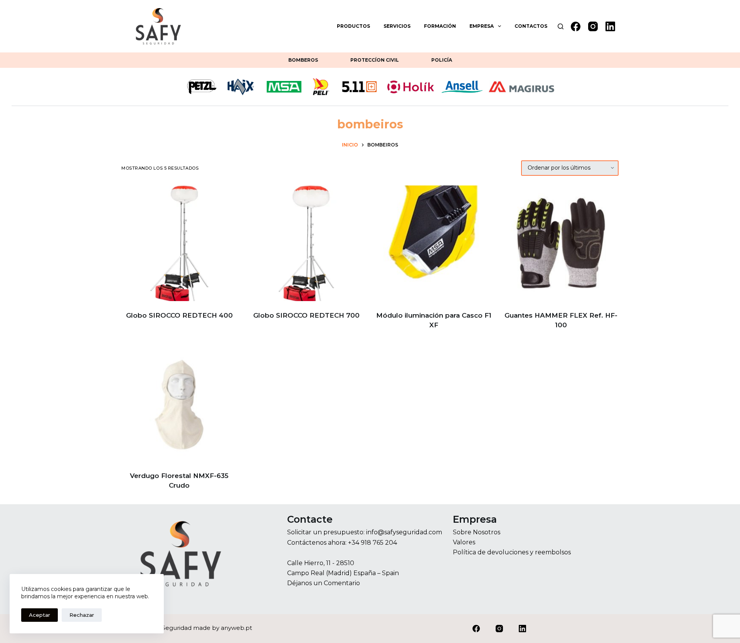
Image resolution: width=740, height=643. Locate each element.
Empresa (481, 26)
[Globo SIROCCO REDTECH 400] (179, 243)
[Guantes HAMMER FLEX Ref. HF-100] (561, 243)
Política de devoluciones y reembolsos (512, 552)
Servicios (396, 26)
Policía (441, 60)
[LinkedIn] (610, 26)
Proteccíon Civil (374, 60)
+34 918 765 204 (372, 542)
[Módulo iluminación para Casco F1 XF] (433, 243)
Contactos (531, 26)
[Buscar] (560, 26)
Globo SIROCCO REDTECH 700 (306, 315)
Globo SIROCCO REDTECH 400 (179, 315)
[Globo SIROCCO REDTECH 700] (306, 243)
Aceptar (39, 615)
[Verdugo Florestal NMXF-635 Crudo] (179, 403)
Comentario (342, 583)
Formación (440, 26)
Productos (353, 26)
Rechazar (81, 615)
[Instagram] (593, 26)
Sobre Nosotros (476, 532)
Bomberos (303, 60)
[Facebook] (575, 26)
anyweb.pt (236, 627)
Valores (464, 542)
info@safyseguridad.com (404, 532)
